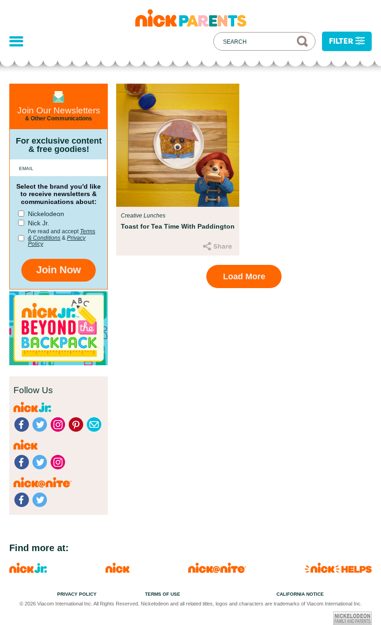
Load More (244, 276)
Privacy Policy (77, 594)
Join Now (58, 270)
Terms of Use (162, 594)
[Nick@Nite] (217, 570)
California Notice (300, 594)
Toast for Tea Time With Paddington (178, 226)
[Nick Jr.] (28, 570)
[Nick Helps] (338, 570)
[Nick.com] (117, 570)
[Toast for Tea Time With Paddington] (177, 145)
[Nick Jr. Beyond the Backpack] (58, 363)
